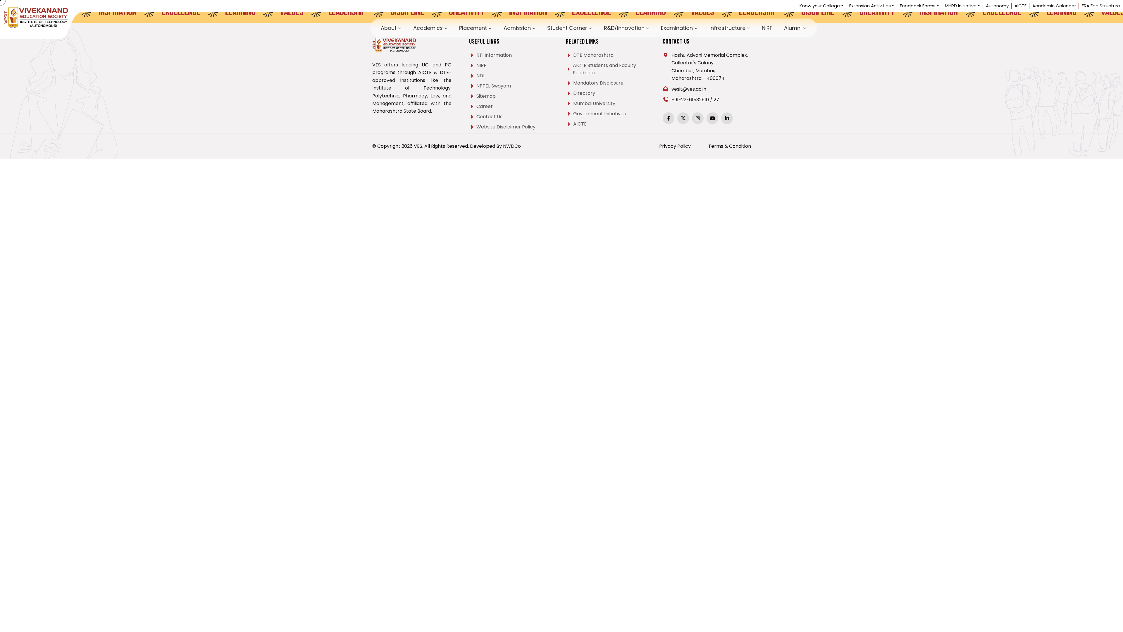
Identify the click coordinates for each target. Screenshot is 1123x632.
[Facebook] (668, 118)
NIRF (706, 26)
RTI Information (494, 55)
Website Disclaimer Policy (505, 126)
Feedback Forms (918, 6)
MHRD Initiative (960, 6)
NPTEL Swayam (493, 86)
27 (716, 99)
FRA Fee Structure (1101, 6)
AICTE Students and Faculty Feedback (604, 69)
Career (484, 106)
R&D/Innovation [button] (614, 26)
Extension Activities (870, 6)
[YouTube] (712, 118)
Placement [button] (515, 26)
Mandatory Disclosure (598, 83)
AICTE (1020, 6)
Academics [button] (485, 26)
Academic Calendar (1054, 6)
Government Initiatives (599, 113)
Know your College (820, 6)
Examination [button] (648, 26)
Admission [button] (544, 26)
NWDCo (512, 146)
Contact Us (489, 116)
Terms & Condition (729, 146)
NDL (480, 75)
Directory (584, 93)
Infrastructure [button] (681, 26)
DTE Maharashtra (593, 55)
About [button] (460, 26)
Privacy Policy (675, 146)
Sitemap (486, 96)
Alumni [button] (721, 26)
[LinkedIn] (727, 118)
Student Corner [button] (576, 26)
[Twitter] (683, 118)
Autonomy (997, 6)
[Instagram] (698, 118)
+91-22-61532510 (690, 99)
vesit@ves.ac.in (688, 89)
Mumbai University (594, 103)
